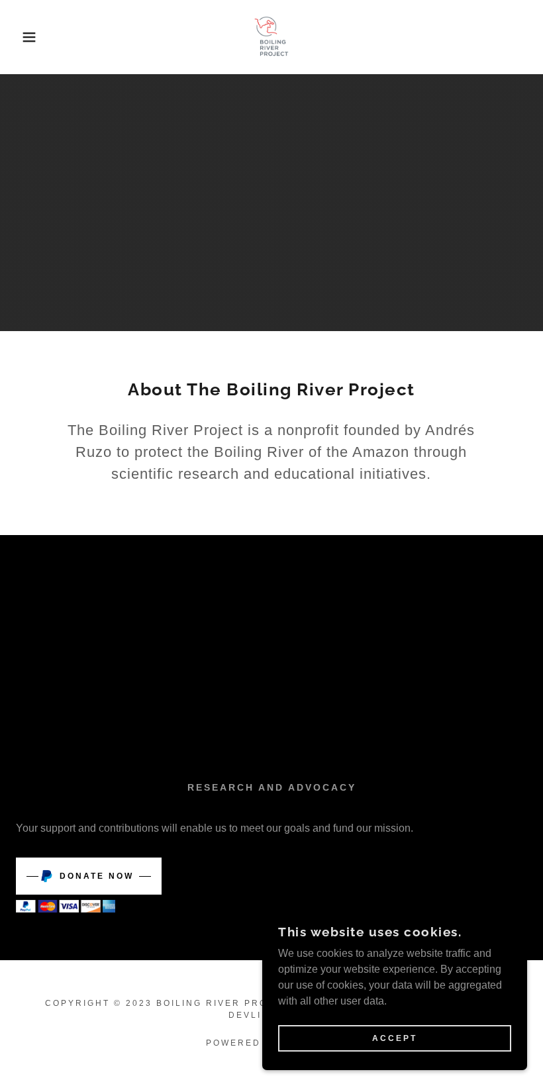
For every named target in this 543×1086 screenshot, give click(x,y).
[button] (27, 37)
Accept (394, 1038)
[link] (271, 37)
